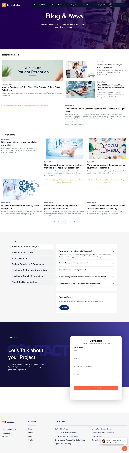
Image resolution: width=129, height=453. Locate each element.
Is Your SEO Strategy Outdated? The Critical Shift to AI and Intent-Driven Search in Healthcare (111, 87)
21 (58, 222)
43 (81, 222)
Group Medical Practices (59, 5)
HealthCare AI (87, 5)
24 (74, 222)
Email (75, 358)
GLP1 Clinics (43, 5)
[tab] (32, 246)
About (116, 5)
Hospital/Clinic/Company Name (83, 366)
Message (76, 374)
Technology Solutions (100, 5)
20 (54, 222)
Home (35, 5)
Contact (122, 5)
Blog (110, 5)
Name (75, 350)
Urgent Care (75, 5)
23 (70, 222)
